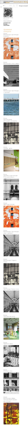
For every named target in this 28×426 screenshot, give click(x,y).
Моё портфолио (8, 21)
